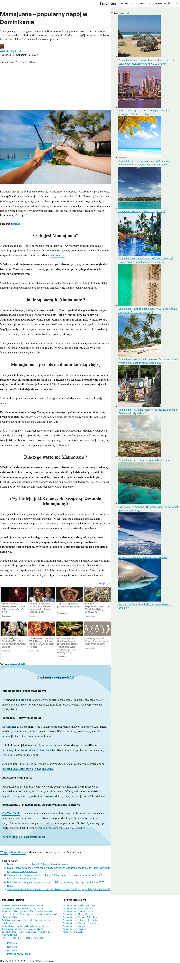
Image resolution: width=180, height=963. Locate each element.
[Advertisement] (55, 87)
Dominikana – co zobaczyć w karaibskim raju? (144, 460)
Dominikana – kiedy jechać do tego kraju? (141, 211)
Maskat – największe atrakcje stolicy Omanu (22, 905)
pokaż (17, 223)
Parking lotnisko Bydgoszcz (75, 926)
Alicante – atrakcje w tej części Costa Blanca (22, 938)
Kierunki (123, 3)
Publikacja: (19, 54)
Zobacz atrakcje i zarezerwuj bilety (23, 837)
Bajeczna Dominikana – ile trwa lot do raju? (142, 557)
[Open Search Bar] (177, 3)
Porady (142, 3)
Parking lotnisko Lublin (73, 932)
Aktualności (163, 3)
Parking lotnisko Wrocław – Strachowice (81, 923)
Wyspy (4, 852)
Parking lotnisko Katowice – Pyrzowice (80, 920)
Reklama (12, 943)
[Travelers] (107, 3)
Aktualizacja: (17, 62)
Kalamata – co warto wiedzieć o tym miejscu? (23, 908)
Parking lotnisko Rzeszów (74, 929)
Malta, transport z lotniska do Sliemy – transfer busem (37, 864)
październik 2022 (17, 664)
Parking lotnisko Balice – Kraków (77, 908)
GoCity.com (88, 823)
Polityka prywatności (18, 953)
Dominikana (57, 255)
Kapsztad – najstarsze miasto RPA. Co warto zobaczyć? (27, 911)
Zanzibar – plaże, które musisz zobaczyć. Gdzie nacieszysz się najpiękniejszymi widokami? (58, 889)
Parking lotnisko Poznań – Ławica (78, 911)
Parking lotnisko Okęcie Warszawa (78, 914)
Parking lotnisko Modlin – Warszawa (79, 905)
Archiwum (12, 950)
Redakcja (12, 946)
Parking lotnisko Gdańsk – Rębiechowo (80, 917)
